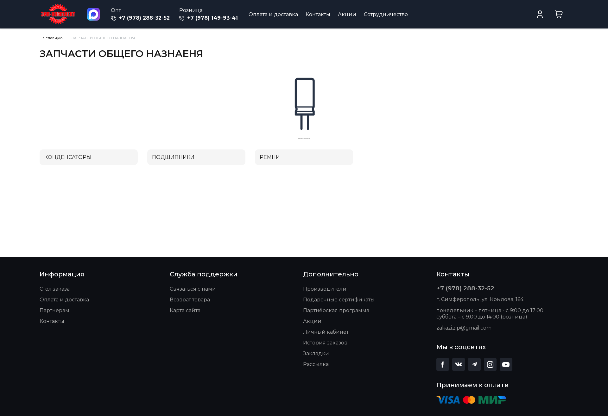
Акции (347, 14)
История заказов (325, 343)
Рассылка (316, 364)
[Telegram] (474, 364)
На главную (51, 37)
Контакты (318, 14)
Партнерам (54, 310)
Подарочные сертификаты (339, 300)
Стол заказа (55, 289)
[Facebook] (442, 364)
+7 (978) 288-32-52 (143, 18)
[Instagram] (490, 364)
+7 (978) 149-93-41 (212, 18)
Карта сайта (185, 310)
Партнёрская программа (336, 310)
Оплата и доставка (273, 14)
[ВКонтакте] (458, 364)
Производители (324, 289)
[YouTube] (506, 364)
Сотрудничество (386, 14)
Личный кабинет (326, 332)
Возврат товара (190, 300)
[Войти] (539, 14)
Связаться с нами (193, 289)
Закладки (316, 353)
